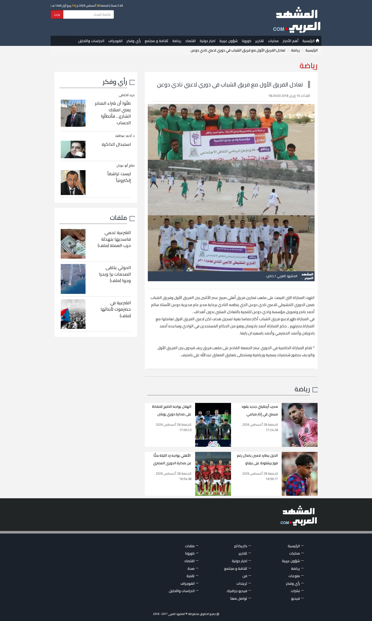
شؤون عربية (228, 41)
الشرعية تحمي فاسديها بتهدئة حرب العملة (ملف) (114, 239)
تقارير (259, 41)
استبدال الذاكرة (116, 144)
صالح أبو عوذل (125, 165)
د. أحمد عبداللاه (125, 136)
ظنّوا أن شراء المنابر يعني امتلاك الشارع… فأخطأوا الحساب (113, 113)
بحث (57, 14)
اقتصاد (190, 41)
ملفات (118, 217)
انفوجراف (115, 41)
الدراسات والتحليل (91, 41)
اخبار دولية (207, 41)
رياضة (176, 41)
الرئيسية (309, 41)
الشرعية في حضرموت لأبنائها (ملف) (115, 309)
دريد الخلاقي (127, 95)
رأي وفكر (134, 41)
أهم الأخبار (290, 41)
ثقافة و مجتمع (156, 41)
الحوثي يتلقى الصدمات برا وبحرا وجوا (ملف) (115, 274)
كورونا (246, 41)
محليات (273, 41)
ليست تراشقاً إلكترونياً (119, 177)
